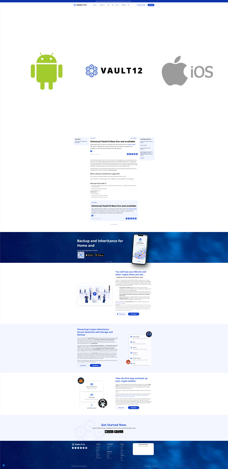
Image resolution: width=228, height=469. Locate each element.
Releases (97, 450)
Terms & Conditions (147, 466)
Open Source (109, 458)
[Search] (128, 5)
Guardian (142, 157)
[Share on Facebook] (130, 154)
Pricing (97, 456)
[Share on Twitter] (128, 154)
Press (121, 458)
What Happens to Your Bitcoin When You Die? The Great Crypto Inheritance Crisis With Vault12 (146, 153)
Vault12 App (98, 446)
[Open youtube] (86, 448)
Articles (108, 455)
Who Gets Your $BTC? (95, 193)
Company (122, 446)
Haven (97, 451)
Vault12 (93, 151)
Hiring (122, 449)
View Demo (122, 314)
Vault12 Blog (92, 138)
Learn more (121, 407)
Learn (108, 5)
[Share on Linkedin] (132, 154)
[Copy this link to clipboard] (137, 154)
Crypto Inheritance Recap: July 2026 (99, 188)
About (117, 5)
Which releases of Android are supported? (81, 142)
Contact (122, 460)
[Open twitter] (76, 448)
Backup (94, 5)
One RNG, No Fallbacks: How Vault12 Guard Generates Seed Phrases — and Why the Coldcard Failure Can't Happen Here (113, 186)
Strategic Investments (123, 455)
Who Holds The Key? (95, 190)
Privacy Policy (154, 466)
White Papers (109, 453)
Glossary (134, 138)
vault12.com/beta (113, 170)
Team (122, 447)
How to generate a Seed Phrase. (145, 148)
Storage (108, 447)
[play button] (94, 294)
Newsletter (123, 5)
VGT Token (122, 450)
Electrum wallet (143, 145)
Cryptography (109, 446)
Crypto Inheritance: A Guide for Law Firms (99, 195)
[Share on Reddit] (134, 154)
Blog (113, 5)
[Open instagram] (78, 448)
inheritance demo (119, 303)
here (132, 179)
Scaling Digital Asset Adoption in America (99, 197)
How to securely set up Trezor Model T (146, 142)
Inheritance (101, 5)
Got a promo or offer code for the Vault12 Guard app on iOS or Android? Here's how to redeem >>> (114, 1)
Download (151, 5)
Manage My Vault (141, 5)
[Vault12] (80, 5)
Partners (122, 453)
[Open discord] (84, 448)
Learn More (134, 314)
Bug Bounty (98, 454)
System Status (98, 457)
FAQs (121, 451)
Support (97, 453)
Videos (108, 456)
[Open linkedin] (81, 448)
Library (108, 449)
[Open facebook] (73, 448)
